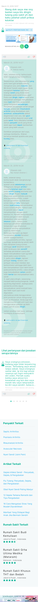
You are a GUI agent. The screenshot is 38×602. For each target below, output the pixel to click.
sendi (12, 93)
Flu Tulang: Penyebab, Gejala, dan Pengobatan (17, 482)
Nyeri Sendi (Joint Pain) (14, 454)
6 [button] (26, 401)
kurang (7, 139)
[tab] (19, 195)
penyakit (13, 123)
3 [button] (17, 401)
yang (32, 81)
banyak (7, 109)
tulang (17, 191)
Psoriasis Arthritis (11, 437)
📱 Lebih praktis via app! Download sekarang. (16, 147)
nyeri (10, 102)
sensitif (24, 249)
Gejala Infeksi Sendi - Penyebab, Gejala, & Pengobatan (18, 473)
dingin (15, 97)
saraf (14, 247)
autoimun (8, 113)
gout (28, 116)
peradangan (23, 104)
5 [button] (23, 401)
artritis (23, 187)
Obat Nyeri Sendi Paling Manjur (18, 489)
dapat (19, 125)
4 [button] (20, 401)
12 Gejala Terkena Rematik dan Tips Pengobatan (18, 496)
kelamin (24, 86)
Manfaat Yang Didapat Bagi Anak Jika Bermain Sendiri (16, 513)
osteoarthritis (18, 113)
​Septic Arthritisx (11, 431)
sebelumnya (20, 184)
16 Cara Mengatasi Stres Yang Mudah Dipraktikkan (17, 505)
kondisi (18, 235)
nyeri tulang (15, 205)
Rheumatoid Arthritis (13, 443)
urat (30, 118)
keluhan (16, 90)
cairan (22, 272)
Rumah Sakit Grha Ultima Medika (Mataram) (15, 553)
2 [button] (14, 401)
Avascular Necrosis (12, 449)
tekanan (7, 221)
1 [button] (11, 401)
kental (11, 274)
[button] (19, 56)
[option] (19, 378)
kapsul (21, 97)
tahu (18, 203)
